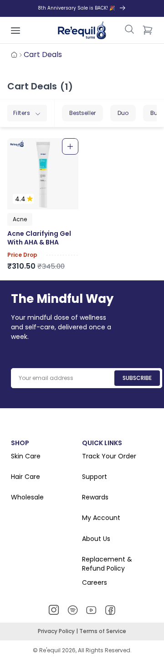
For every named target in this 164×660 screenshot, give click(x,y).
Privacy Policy (57, 631)
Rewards (95, 497)
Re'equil (49, 650)
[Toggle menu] (15, 30)
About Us (96, 539)
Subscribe (137, 378)
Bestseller (82, 113)
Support (94, 477)
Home (14, 55)
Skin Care (26, 456)
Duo (123, 113)
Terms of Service (102, 631)
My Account (101, 518)
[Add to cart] (70, 146)
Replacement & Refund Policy (107, 564)
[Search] (129, 30)
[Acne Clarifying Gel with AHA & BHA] (42, 173)
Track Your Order (109, 456)
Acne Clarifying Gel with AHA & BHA (39, 238)
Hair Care (25, 477)
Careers (94, 582)
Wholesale (27, 497)
